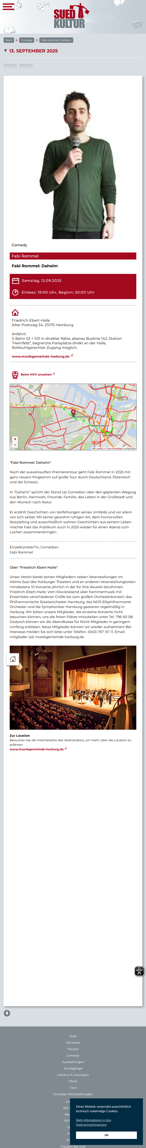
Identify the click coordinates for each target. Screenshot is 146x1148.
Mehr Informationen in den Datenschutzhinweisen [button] (93, 1122)
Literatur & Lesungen (73, 1075)
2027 (26, 68)
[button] (73, 413)
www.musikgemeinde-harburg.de (41, 356)
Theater (73, 1049)
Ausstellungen (73, 1062)
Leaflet (98, 448)
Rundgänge (73, 1068)
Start (9, 40)
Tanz (73, 1088)
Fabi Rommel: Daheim (56, 40)
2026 (10, 68)
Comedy (26, 40)
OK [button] (107, 1135)
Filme (73, 1081)
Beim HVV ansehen (36, 374)
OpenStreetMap (114, 448)
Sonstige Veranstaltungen (73, 1094)
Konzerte (73, 1042)
